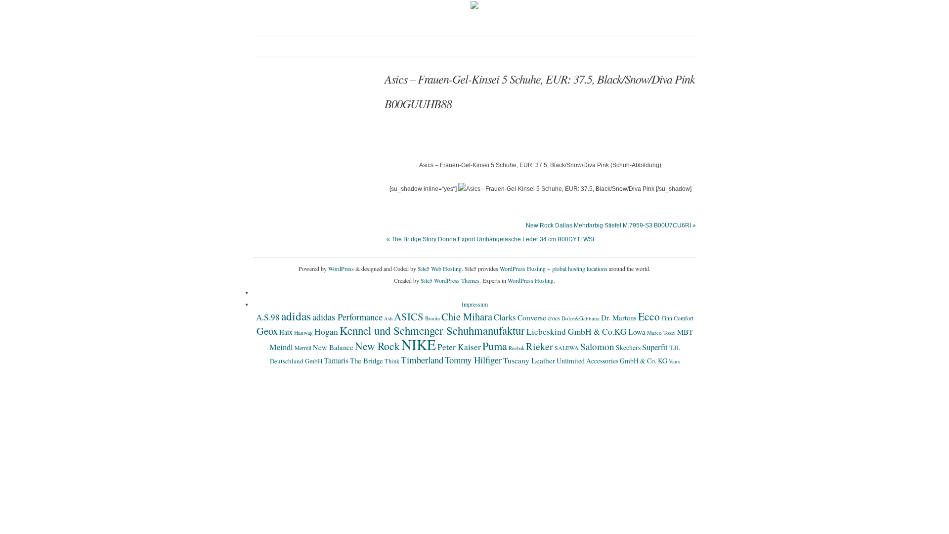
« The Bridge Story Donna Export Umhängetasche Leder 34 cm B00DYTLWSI (490, 239)
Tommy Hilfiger (473, 360)
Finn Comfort (677, 318)
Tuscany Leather (529, 360)
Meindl (281, 347)
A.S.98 (268, 317)
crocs (554, 318)
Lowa (637, 332)
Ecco (649, 316)
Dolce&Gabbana (580, 318)
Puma (494, 345)
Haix (286, 332)
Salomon (597, 346)
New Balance (333, 347)
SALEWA (567, 348)
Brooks (432, 318)
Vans (674, 361)
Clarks (505, 317)
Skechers (628, 347)
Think (392, 361)
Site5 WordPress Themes (450, 280)
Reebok (516, 348)
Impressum (475, 304)
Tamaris (336, 360)
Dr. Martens (619, 317)
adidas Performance (347, 317)
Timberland (422, 360)
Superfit (655, 347)
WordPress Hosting (523, 268)
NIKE (418, 344)
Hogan (326, 331)
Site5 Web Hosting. (440, 268)
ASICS (409, 316)
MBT (685, 332)
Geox (267, 331)
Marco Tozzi (661, 332)
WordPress (341, 268)
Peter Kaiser (459, 347)
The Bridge (366, 360)
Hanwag (303, 332)
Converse (532, 317)
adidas (296, 316)
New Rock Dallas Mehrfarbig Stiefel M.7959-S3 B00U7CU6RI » (611, 225)
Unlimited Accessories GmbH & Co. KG (612, 360)
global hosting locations (579, 268)
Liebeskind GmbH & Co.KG (576, 331)
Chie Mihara (466, 316)
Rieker (539, 346)
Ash (388, 318)
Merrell (303, 348)
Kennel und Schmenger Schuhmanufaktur (432, 330)
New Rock (377, 346)
